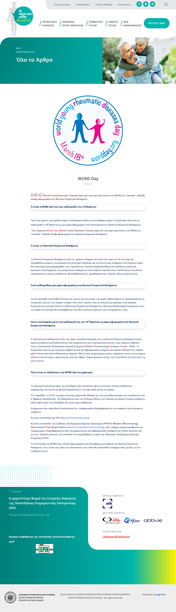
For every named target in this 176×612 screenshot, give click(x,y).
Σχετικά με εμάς (62, 4)
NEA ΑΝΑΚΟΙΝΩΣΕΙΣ (25, 50)
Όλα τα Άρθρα (34, 59)
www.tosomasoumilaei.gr (73, 417)
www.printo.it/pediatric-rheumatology (85, 427)
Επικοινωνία (124, 4)
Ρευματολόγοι (83, 4)
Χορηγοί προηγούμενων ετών (26, 514)
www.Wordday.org (136, 357)
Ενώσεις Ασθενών (104, 4)
